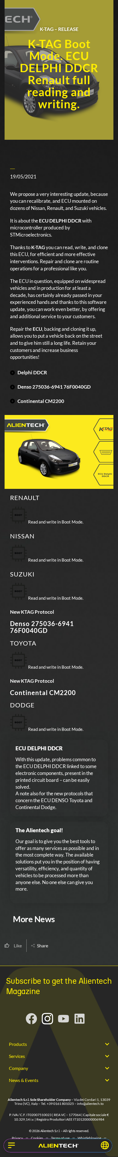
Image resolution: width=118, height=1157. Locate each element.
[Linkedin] (80, 1019)
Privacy (17, 1138)
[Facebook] (31, 1019)
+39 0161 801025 (60, 1103)
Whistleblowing (89, 1138)
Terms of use (60, 1138)
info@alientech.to (90, 1103)
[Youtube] (64, 1019)
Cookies (37, 1138)
